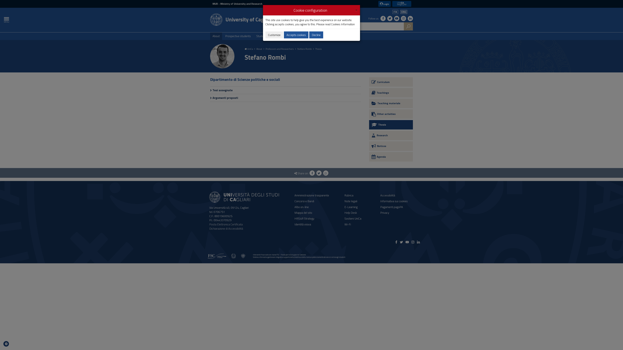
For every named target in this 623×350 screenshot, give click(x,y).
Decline (316, 35)
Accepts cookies (296, 35)
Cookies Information (343, 24)
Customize (274, 35)
